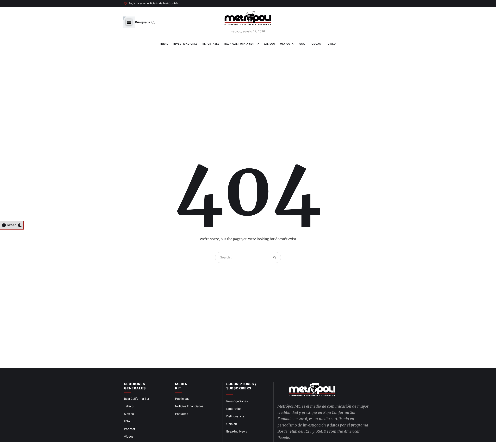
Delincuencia (235, 416)
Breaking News (236, 431)
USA (127, 421)
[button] (151, 3)
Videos (128, 436)
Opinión (231, 424)
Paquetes (181, 414)
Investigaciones (237, 401)
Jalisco (128, 406)
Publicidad (182, 398)
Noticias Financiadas (189, 406)
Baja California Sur (136, 398)
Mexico (129, 414)
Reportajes (233, 409)
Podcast (129, 429)
